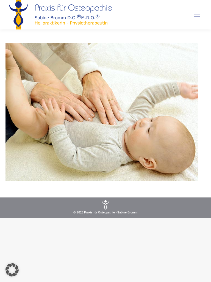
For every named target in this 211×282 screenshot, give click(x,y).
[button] (12, 270)
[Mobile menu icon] (197, 14)
